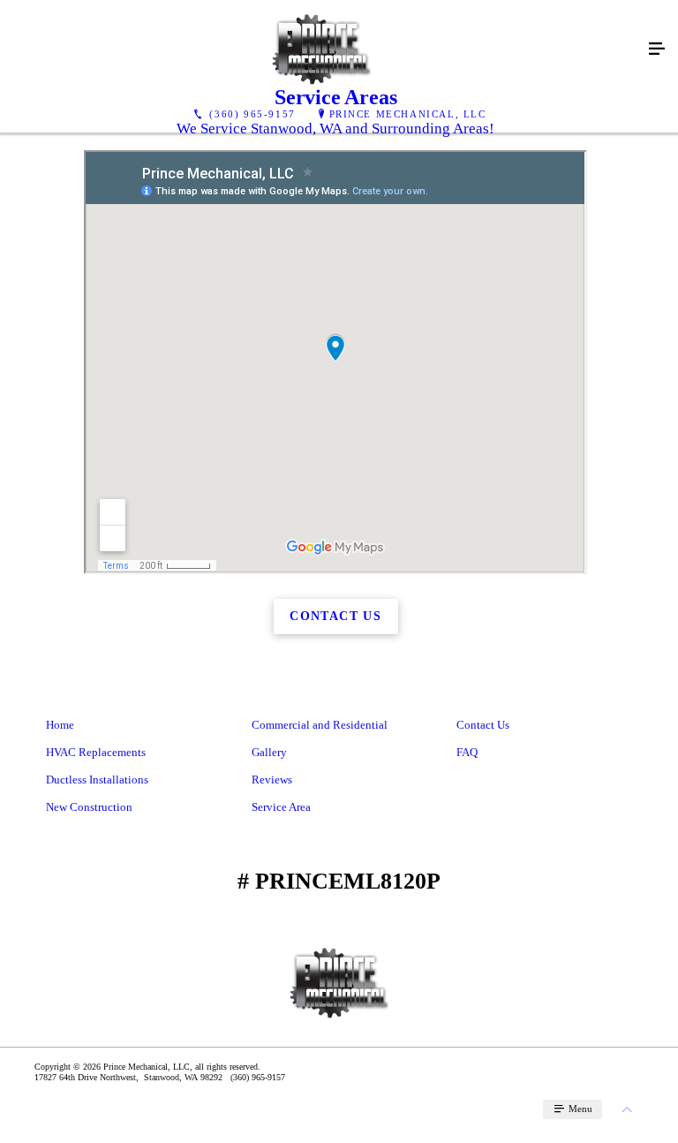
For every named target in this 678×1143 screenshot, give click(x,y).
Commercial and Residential (320, 724)
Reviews (272, 779)
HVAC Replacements (96, 752)
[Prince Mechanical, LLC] (321, 49)
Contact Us (482, 724)
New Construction (89, 807)
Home (60, 724)
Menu (579, 1108)
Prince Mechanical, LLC (407, 114)
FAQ (467, 752)
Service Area (281, 807)
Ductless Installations (97, 779)
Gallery (269, 752)
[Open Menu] (657, 49)
